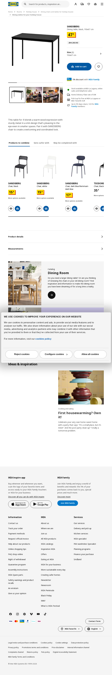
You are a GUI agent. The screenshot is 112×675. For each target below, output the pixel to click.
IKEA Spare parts (15, 575)
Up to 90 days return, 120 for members (84, 105)
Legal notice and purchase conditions (23, 643)
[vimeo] (31, 614)
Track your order (15, 528)
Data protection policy (80, 643)
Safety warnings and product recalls (21, 581)
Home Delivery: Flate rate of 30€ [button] (83, 95)
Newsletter (46, 580)
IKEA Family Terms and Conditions (21, 657)
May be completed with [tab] (65, 143)
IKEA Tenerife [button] (70, 629)
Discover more (63, 496)
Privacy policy (13, 647)
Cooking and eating (65, 409)
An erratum (13, 588)
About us (45, 523)
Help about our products (19, 544)
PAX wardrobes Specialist (85, 544)
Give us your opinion (17, 593)
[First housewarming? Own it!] (81, 387)
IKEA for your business (51, 564)
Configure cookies (54, 354)
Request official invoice (18, 538)
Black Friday (46, 595)
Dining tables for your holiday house (26, 15)
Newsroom (46, 585)
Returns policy (32, 652)
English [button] (94, 629)
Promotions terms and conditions (35, 647)
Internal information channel (78, 647)
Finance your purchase (84, 554)
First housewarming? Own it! (79, 415)
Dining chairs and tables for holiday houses (57, 12)
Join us (44, 533)
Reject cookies (22, 354)
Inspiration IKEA (48, 549)
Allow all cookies (90, 354)
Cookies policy (46, 643)
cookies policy (43, 339)
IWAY (43, 600)
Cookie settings (62, 643)
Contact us (13, 523)
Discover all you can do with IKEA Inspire (26, 496)
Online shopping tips (17, 549)
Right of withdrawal (17, 559)
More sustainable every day (53, 569)
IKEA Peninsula (47, 590)
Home (10, 12)
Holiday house (31, 12)
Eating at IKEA (47, 559)
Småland (77, 559)
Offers (44, 554)
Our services (79, 523)
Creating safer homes (50, 575)
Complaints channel (16, 652)
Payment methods (16, 533)
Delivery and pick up (82, 528)
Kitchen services (81, 533)
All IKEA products (48, 538)
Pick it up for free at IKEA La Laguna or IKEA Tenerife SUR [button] (86, 99)
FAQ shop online (15, 554)
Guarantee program (17, 564)
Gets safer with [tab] (41, 143)
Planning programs (82, 549)
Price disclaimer (58, 647)
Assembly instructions (18, 569)
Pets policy (45, 652)
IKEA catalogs (47, 544)
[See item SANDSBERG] (21, 167)
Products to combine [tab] (19, 143)
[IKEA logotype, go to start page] (13, 4)
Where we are (47, 528)
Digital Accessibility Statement (64, 652)
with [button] (86, 79)
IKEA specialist (80, 538)
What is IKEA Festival (50, 606)
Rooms (19, 12)
